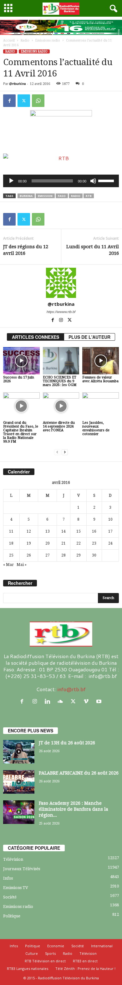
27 (47, 555)
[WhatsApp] (38, 100)
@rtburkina (17, 83)
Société (10, 897)
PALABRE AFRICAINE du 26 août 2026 (79, 772)
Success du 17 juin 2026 (18, 379)
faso (62, 196)
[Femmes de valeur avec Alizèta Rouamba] (100, 360)
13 (47, 531)
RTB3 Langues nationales (27, 968)
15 (78, 531)
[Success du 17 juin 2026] (21, 360)
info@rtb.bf (71, 689)
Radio (25, 40)
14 (63, 531)
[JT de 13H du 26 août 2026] (18, 752)
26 (29, 555)
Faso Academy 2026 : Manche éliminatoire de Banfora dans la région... (73, 809)
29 (78, 555)
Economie (55, 945)
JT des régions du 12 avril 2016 (25, 250)
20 (47, 543)
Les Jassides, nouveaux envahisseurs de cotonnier (95, 428)
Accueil (9, 40)
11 (11, 531)
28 (63, 555)
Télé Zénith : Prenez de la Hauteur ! (85, 968)
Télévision (13, 859)
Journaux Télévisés (21, 868)
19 (29, 543)
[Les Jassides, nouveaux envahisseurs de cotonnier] (100, 406)
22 (78, 543)
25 (11, 555)
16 (94, 531)
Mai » (22, 564)
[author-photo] (61, 283)
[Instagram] (61, 320)
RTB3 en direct (85, 961)
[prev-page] (57, 452)
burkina (26, 196)
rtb (89, 196)
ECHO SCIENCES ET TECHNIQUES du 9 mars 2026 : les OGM (59, 381)
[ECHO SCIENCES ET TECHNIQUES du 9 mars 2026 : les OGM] (61, 360)
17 (110, 531)
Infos (8, 878)
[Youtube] (99, 701)
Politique (11, 916)
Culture (31, 953)
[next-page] (65, 452)
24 (110, 543)
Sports (50, 953)
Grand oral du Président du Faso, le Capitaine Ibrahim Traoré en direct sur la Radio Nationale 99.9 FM (20, 432)
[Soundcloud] (61, 701)
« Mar (8, 564)
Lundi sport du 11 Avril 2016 (92, 250)
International (102, 945)
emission (45, 196)
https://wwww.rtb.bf (61, 312)
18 (11, 543)
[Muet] (93, 181)
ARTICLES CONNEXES (35, 337)
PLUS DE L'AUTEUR (89, 337)
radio (75, 196)
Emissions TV (15, 887)
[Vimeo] (87, 701)
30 (94, 555)
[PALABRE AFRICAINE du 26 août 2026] (18, 782)
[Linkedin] (49, 701)
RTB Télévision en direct (45, 961)
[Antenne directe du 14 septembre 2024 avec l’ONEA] (61, 406)
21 (63, 543)
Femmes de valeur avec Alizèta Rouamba (100, 379)
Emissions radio (47, 40)
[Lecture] (11, 181)
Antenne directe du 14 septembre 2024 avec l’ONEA (59, 426)
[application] (61, 181)
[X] (24, 100)
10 (110, 519)
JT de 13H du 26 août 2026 (67, 742)
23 (94, 543)
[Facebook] (9, 100)
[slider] (107, 180)
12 (29, 531)
